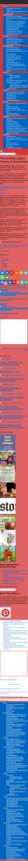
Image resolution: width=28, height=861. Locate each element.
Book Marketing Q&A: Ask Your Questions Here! (15, 851)
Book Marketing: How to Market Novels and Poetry (15, 716)
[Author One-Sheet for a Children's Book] (8, 545)
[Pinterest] (11, 272)
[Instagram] (6, 282)
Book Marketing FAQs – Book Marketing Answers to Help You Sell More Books (16, 720)
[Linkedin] (7, 272)
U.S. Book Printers (13, 83)
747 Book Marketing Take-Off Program (15, 129)
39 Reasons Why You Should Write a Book (15, 630)
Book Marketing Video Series (13, 124)
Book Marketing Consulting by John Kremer (16, 128)
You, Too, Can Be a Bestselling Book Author (12, 407)
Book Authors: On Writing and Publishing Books (15, 810)
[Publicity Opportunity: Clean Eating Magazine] (8, 465)
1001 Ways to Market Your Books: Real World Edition (16, 825)
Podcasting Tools (10, 60)
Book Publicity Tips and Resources (14, 39)
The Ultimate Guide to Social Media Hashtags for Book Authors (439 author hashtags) (14, 647)
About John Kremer (11, 136)
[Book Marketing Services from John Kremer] (8, 449)
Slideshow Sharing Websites (13, 62)
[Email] (7, 277)
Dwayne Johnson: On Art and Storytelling (12, 380)
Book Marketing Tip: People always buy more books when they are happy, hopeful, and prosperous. (13, 188)
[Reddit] (16, 272)
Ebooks (5, 90)
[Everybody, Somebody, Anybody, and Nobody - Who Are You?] (8, 481)
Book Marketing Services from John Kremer (16, 131)
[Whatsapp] (2, 277)
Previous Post (4, 290)
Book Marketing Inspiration (12, 28)
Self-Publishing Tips (11, 95)
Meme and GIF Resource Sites (13, 57)
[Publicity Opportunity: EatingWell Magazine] (8, 529)
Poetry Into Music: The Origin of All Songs (11, 363)
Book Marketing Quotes (12, 34)
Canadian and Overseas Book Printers (18, 85)
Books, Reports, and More (12, 133)
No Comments (4, 317)
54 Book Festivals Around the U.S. (13, 621)
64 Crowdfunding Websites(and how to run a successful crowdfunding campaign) (15, 573)
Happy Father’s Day (10, 371)
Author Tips (3, 293)
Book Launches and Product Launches (15, 26)
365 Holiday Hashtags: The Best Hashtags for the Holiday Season (15, 643)
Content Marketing (11, 54)
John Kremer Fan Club (11, 142)
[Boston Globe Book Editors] (8, 513)
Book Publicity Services (12, 37)
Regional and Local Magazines (13, 44)
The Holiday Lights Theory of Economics (15, 288)
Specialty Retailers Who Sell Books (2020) (15, 622)
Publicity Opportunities (12, 42)
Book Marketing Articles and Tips (14, 16)
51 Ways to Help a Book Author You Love (15, 632)
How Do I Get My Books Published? (10, 688)
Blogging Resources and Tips (13, 55)
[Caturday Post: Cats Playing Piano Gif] (8, 497)
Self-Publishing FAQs (11, 96)
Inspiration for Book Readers (13, 115)
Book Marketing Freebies (12, 29)
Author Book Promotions (12, 106)
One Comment (4, 303)
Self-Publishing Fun (11, 98)
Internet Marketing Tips (12, 47)
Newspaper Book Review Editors (14, 41)
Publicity (5, 36)
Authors (5, 101)
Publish (5, 72)
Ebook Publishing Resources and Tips (15, 93)
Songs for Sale (9, 13)
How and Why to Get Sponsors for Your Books (12, 426)
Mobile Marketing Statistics (13, 59)
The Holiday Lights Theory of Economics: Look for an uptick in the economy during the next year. (13, 246)
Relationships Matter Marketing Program (16, 11)
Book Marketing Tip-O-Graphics (14, 32)
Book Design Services (14, 75)
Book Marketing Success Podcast (14, 24)
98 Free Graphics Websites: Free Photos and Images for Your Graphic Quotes (14, 577)
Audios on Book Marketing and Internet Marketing (15, 767)
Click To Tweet (4, 193)
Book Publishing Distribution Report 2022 (16, 80)
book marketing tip (8, 285)
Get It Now (6, 116)
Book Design (9, 74)
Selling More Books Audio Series (14, 126)
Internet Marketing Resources (13, 49)
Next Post (3, 305)
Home (5, 6)
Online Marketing (8, 46)
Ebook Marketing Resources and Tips (15, 92)
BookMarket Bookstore (12, 121)
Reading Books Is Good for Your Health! (11, 696)
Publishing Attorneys (11, 88)
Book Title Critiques (6, 605)
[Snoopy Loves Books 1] (8, 561)
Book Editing (9, 78)
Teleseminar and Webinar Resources (15, 64)
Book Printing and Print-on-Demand (18, 87)
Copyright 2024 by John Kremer (14, 147)
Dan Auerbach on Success (9, 313)
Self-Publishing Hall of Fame (13, 100)
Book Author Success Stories (13, 108)
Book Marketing (8, 14)
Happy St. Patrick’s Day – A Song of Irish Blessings (13, 417)
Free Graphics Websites (15, 77)
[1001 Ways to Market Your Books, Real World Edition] (14, 350)
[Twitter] (25, 272)
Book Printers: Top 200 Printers (14, 82)
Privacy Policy (9, 146)
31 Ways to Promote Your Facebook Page (15, 570)
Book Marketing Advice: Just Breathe (12, 398)
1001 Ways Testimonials (12, 123)
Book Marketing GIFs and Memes (14, 31)
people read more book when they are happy (12, 286)
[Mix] (21, 272)
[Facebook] (2, 272)
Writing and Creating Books (8, 295)
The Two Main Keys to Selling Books (11, 389)
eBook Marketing (22, 308)
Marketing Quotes (22, 293)
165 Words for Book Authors (11, 637)
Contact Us (6, 134)
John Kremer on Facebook (12, 144)
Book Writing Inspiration (12, 113)
